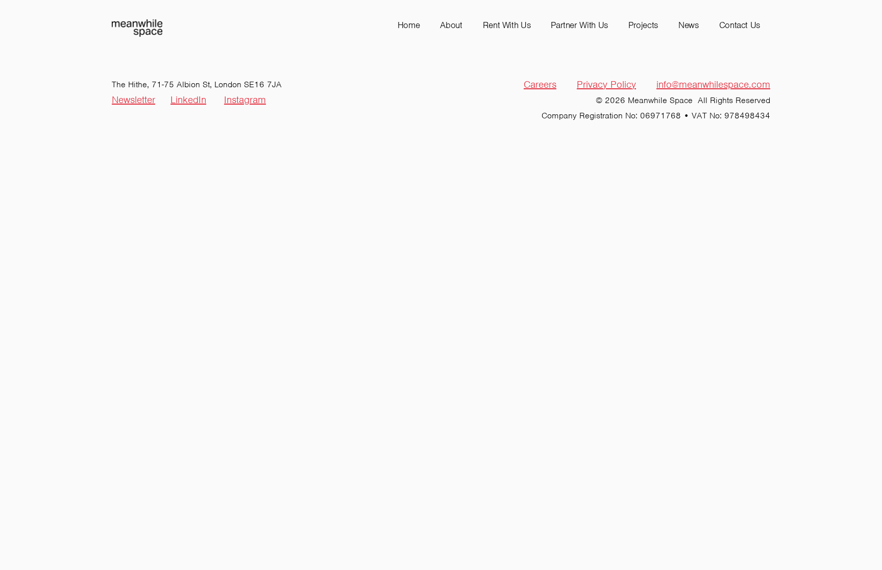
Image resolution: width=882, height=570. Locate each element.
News (688, 25)
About (451, 25)
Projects (643, 25)
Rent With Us (507, 25)
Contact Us (739, 25)
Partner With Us (579, 25)
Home (409, 25)
